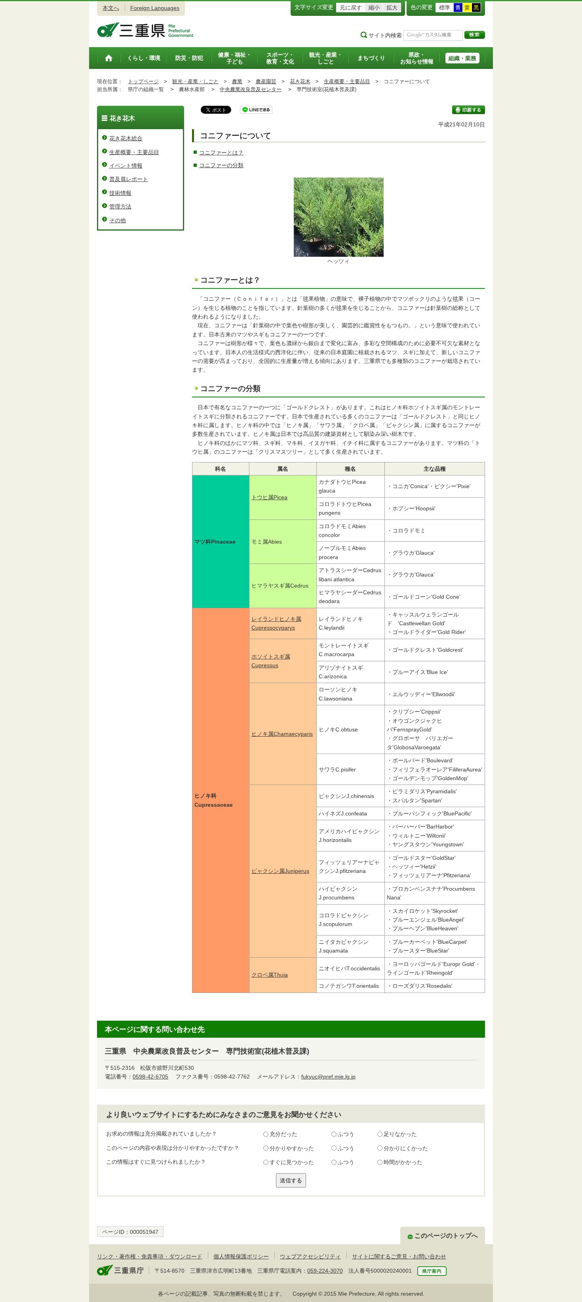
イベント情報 (126, 165)
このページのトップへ (446, 1235)
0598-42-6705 (150, 1076)
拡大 (392, 7)
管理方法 (120, 206)
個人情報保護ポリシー (241, 1256)
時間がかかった (403, 1162)
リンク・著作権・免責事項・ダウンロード (149, 1256)
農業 (237, 81)
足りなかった (400, 1134)
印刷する (468, 109)
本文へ (111, 8)
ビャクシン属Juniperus (280, 871)
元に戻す (351, 7)
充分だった (283, 1134)
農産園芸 (266, 81)
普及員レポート (128, 179)
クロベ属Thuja (269, 975)
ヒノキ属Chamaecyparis (282, 734)
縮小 (374, 7)
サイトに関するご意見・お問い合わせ (399, 1256)
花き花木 (300, 81)
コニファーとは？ (221, 152)
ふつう (346, 1134)
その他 (117, 220)
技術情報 (120, 193)
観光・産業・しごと (195, 81)
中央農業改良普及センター (250, 89)
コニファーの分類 (221, 165)
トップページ (143, 81)
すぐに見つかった (292, 1162)
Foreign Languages (154, 8)
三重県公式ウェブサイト (145, 29)
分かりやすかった (292, 1148)
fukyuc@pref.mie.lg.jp (328, 1076)
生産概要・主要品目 (347, 81)
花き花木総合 (126, 138)
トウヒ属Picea (269, 497)
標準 (444, 7)
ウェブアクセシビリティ (310, 1256)
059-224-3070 (325, 1271)
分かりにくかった (406, 1148)
